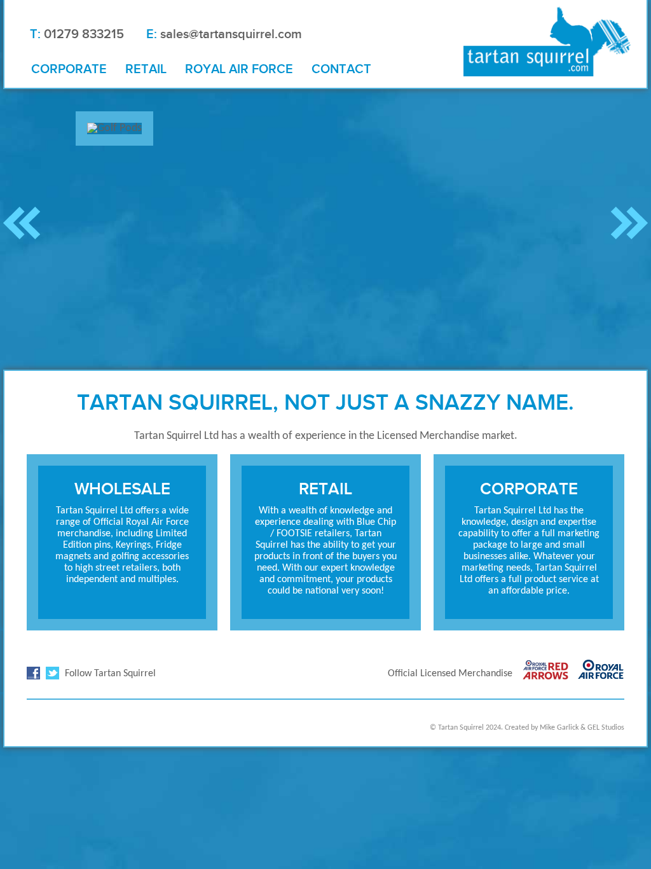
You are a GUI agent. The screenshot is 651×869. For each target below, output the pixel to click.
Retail (146, 69)
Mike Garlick (559, 728)
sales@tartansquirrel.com (231, 34)
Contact (341, 69)
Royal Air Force (239, 69)
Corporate (69, 69)
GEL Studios (605, 728)
